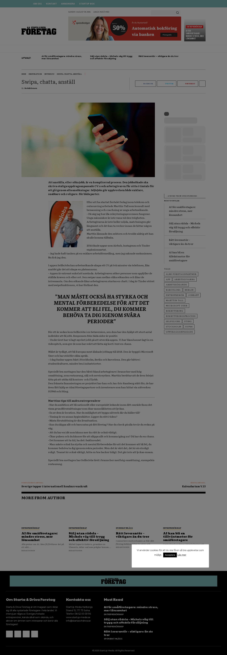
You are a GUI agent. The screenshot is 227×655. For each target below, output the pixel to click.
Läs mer (181, 554)
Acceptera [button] (170, 555)
